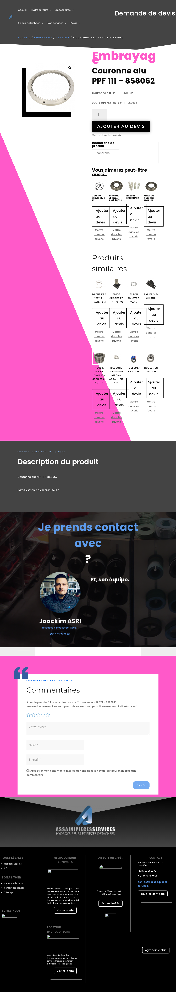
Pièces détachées (29, 23)
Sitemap (8, 892)
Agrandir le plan (156, 950)
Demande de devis (13, 883)
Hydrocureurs (39, 10)
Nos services (55, 23)
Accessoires (63, 10)
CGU (6, 868)
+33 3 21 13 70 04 (60, 634)
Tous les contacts (153, 894)
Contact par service (14, 887)
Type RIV (62, 37)
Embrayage (43, 37)
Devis (73, 23)
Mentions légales (13, 863)
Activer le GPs (110, 903)
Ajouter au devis (121, 126)
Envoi (141, 785)
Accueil (22, 10)
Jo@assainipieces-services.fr (60, 627)
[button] (70, 68)
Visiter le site (65, 910)
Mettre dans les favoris (106, 135)
